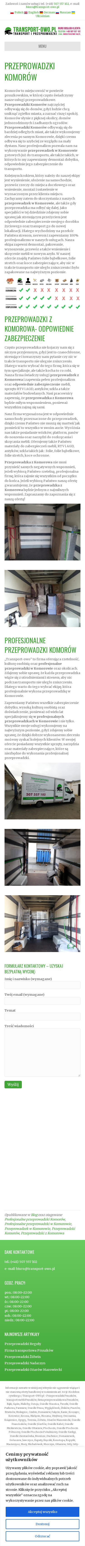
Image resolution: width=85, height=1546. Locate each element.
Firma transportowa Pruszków (29, 1350)
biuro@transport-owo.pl (42, 7)
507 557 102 (61, 3)
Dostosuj (42, 1524)
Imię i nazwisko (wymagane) (28, 979)
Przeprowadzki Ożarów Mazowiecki (33, 1370)
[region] (42, 1496)
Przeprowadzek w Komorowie (27, 1229)
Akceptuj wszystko (42, 1512)
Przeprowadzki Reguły (23, 1344)
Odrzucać (42, 1536)
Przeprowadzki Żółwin (23, 1357)
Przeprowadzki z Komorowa (42, 1233)
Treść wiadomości (19, 1026)
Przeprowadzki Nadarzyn (25, 1363)
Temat (10, 1010)
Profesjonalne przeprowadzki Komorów (35, 1219)
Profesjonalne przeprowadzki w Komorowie (38, 1224)
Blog (34, 1215)
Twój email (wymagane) (24, 995)
